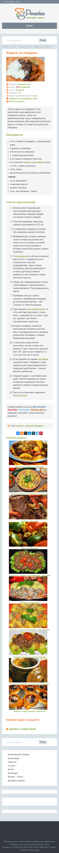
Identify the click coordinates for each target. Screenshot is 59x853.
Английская (24, 87)
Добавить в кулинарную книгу (23, 98)
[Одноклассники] (21, 433)
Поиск (43, 40)
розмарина (39, 162)
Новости (12, 762)
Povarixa (20, 90)
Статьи (11, 766)
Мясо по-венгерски (29, 548)
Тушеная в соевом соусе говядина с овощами (29, 575)
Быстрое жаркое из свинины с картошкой (29, 494)
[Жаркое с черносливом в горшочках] (29, 697)
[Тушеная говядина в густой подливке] (29, 643)
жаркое (20, 426)
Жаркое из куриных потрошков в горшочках (29, 684)
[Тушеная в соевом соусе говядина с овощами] (29, 561)
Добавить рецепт (16, 780)
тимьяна (27, 162)
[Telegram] (37, 433)
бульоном (22, 395)
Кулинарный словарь (18, 754)
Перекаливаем (20, 256)
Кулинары (13, 773)
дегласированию (36, 309)
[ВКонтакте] (18, 433)
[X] (25, 433)
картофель (43, 359)
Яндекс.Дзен (34, 850)
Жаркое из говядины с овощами (29, 467)
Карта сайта (34, 847)
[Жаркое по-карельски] (29, 588)
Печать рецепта (16, 101)
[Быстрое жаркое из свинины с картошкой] (29, 480)
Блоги (11, 769)
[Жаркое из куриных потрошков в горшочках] (29, 670)
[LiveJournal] (33, 433)
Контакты (23, 847)
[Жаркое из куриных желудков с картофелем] (29, 616)
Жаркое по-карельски (29, 602)
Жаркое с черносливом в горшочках (29, 711)
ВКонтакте (44, 847)
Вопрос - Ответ (15, 777)
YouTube (23, 850)
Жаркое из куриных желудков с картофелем (30, 630)
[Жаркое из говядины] (25, 80)
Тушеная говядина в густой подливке (29, 657)
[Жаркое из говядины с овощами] (29, 452)
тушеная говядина (34, 426)
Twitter (53, 847)
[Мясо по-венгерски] (29, 534)
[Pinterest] (41, 433)
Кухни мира (13, 758)
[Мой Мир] (29, 433)
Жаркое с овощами (29, 521)
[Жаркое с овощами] (29, 507)
